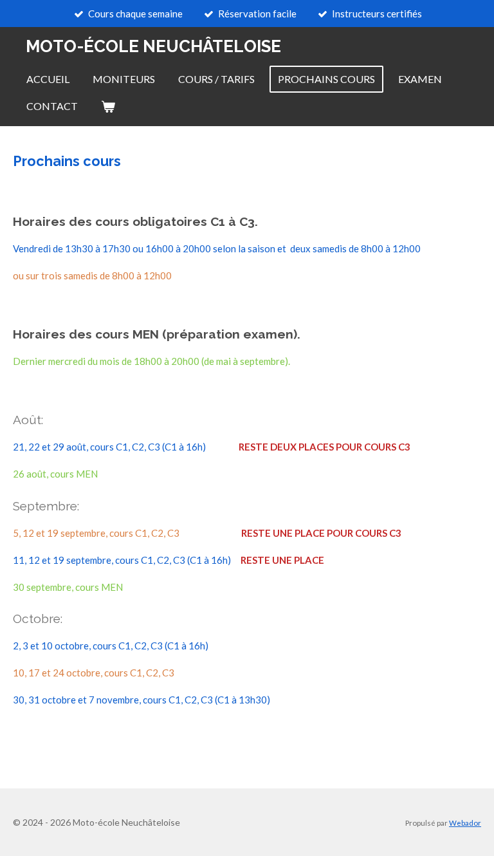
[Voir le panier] (108, 106)
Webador (465, 822)
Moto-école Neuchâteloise (153, 46)
